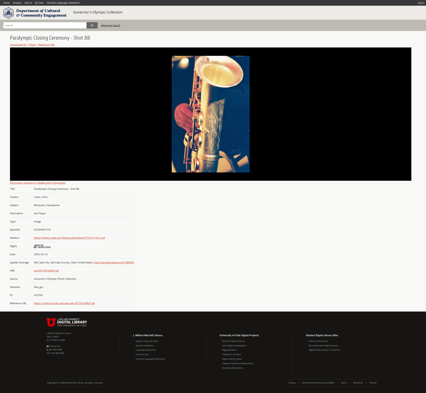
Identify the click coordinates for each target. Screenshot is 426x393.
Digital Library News (232, 358)
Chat (40, 2)
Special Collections (145, 345)
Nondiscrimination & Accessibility (318, 382)
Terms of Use (142, 354)
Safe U (344, 382)
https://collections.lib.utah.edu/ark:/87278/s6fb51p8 (64, 303)
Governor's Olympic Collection (97, 12)
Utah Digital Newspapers (234, 345)
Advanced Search (110, 25)
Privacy (292, 382)
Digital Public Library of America (324, 349)
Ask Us (28, 2)
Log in (421, 2)
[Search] (92, 25)
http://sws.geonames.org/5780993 (114, 262)
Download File (18, 44)
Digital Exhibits (229, 349)
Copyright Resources (146, 349)
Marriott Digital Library (233, 341)
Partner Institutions (318, 341)
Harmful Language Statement (63, 2)
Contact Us (54, 346)
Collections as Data (231, 354)
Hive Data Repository (232, 367)
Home (6, 2)
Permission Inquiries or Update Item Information (38, 182)
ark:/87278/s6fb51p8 (46, 270)
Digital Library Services (147, 341)
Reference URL (46, 44)
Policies (373, 382)
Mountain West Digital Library (323, 345)
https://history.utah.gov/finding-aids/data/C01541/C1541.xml (69, 237)
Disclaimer (358, 382)
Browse (17, 2)
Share (32, 44)
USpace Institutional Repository (237, 363)
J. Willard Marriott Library (59, 333)
